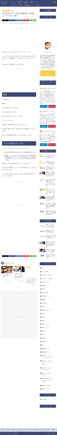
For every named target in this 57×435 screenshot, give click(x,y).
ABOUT (13, 2)
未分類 (43, 313)
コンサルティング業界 (16, 5)
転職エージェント (34, 2)
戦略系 (43, 306)
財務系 (43, 320)
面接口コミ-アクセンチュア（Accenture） (47, 368)
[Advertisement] (19, 39)
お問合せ (38, 5)
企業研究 (19, 2)
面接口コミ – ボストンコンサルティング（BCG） (47, 362)
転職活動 (26, 2)
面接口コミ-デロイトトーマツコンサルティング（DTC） (47, 380)
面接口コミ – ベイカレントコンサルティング (47, 356)
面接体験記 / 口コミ (46, 348)
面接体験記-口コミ (29, 5)
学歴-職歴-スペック (6, 10)
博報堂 (43, 289)
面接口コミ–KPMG (46, 385)
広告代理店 (44, 303)
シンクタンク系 (45, 282)
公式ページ (52, 106)
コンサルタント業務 (46, 275)
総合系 (43, 317)
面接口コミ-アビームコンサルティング (47, 374)
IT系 (43, 268)
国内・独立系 (45, 292)
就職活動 (44, 299)
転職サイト (44, 331)
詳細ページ (43, 106)
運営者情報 (16, 433)
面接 (43, 345)
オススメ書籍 (45, 271)
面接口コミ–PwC (46, 388)
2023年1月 (48, 399)
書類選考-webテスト (46, 310)
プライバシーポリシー (7, 433)
